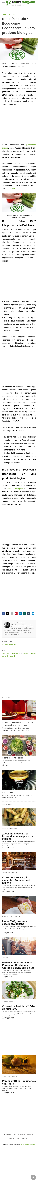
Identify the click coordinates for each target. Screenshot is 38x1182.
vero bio (13, 656)
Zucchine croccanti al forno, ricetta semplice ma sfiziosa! (17, 836)
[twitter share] (7, 613)
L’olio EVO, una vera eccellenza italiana (14, 922)
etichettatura (10, 189)
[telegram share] (33, 613)
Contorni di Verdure (10, 828)
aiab (3, 653)
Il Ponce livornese (9, 793)
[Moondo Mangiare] (20, 3)
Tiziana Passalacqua (18, 623)
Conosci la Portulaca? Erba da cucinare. (18, 1007)
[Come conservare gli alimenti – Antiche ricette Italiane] (19, 861)
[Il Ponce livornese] (19, 780)
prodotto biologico (15, 489)
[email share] (12, 613)
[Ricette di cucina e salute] (19, 745)
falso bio (25, 653)
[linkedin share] (20, 613)
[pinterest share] (16, 613)
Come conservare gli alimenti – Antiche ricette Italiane (17, 880)
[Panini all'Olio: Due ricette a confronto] (19, 1064)
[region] (19, 125)
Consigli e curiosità (9, 14)
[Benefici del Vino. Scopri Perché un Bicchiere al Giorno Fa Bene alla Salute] (19, 946)
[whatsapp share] (24, 613)
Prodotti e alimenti (9, 872)
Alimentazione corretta (11, 916)
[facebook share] (3, 613)
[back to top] (33, 1177)
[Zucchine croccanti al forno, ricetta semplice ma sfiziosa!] (19, 817)
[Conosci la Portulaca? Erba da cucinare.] (19, 990)
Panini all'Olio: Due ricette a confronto (19, 1082)
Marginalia (6, 957)
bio (8, 653)
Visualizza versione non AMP (28, 1144)
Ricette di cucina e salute (12, 758)
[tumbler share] (28, 613)
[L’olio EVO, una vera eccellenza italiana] (19, 905)
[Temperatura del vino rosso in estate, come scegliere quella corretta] (19, 710)
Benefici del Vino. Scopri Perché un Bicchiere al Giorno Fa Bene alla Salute (18, 965)
